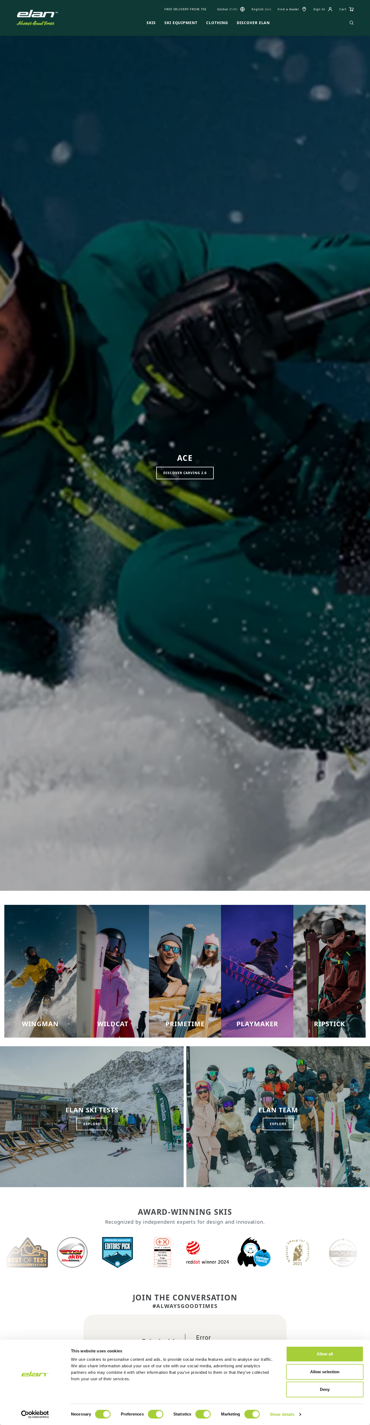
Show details (282, 1414)
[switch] (155, 1414)
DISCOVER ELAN (253, 23)
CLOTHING (217, 23)
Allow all (325, 1354)
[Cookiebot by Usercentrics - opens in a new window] (35, 1414)
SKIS (151, 23)
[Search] (351, 22)
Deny (325, 1389)
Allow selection (325, 1371)
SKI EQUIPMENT (180, 23)
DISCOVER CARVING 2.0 (185, 473)
